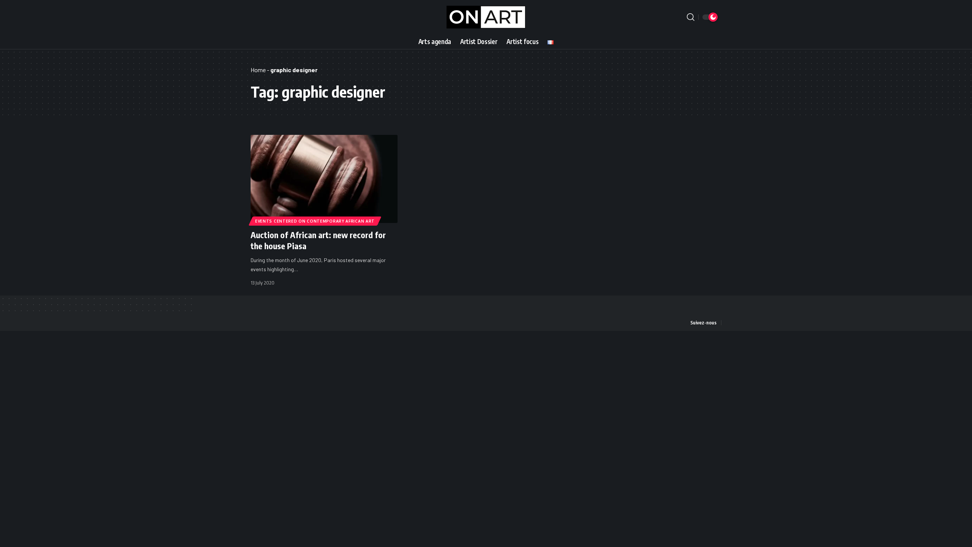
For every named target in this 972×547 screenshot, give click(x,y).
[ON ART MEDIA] (486, 17)
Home (258, 69)
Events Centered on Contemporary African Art (315, 221)
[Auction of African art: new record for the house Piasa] (324, 179)
